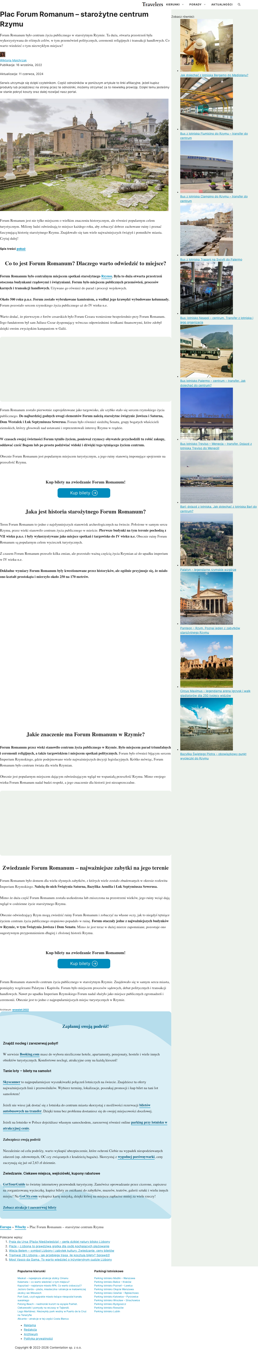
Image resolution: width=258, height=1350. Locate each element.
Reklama (30, 1325)
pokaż (21, 249)
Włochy (20, 1226)
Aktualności (222, 4)
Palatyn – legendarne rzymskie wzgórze (208, 569)
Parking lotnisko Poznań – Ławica (113, 1285)
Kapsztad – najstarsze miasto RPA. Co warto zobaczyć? (50, 1285)
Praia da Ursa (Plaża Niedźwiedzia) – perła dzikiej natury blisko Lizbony (59, 1241)
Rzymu (106, 276)
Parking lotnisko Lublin (107, 1311)
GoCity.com (28, 1196)
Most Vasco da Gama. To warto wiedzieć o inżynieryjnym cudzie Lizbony (60, 1259)
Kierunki (173, 4)
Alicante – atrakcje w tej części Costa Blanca (43, 1318)
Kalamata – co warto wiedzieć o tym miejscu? (44, 1281)
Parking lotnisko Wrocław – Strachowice (117, 1300)
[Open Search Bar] (239, 4)
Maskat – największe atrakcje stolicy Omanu (43, 1278)
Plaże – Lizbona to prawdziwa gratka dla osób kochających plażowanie (59, 1246)
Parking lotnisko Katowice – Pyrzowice (116, 1296)
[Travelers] (152, 4)
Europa (5, 1226)
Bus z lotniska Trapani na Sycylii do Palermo (211, 259)
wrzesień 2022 (20, 1009)
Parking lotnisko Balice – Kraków (112, 1281)
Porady (195, 4)
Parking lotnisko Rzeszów (109, 1307)
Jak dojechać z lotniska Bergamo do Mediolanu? (214, 75)
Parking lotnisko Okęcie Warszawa (114, 1289)
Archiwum (31, 1334)
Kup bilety (80, 492)
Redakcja (30, 1329)
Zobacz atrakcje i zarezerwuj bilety (30, 1207)
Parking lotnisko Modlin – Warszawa (114, 1278)
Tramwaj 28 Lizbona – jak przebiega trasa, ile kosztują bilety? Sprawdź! (59, 1255)
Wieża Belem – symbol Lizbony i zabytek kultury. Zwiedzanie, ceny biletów (61, 1250)
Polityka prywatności (38, 1338)
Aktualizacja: (21, 74)
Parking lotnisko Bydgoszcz (110, 1303)
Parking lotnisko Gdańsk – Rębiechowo (116, 1292)
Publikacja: (21, 65)
